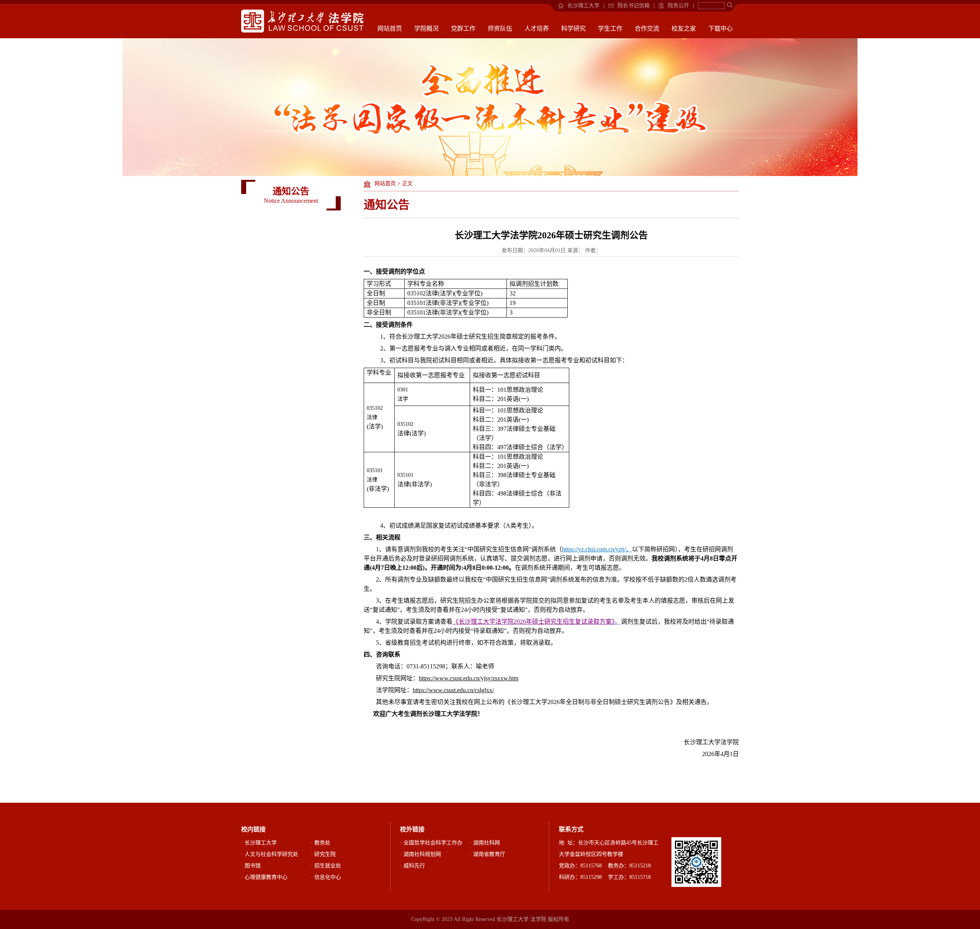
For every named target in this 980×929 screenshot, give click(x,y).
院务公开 (678, 5)
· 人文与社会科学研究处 (269, 854)
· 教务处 (320, 843)
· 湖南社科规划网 (420, 854)
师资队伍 (500, 28)
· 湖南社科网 (485, 843)
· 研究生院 (323, 854)
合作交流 (647, 28)
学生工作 (610, 28)
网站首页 (389, 28)
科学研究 (573, 28)
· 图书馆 (251, 866)
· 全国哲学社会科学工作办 (431, 843)
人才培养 (536, 28)
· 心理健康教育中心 (264, 877)
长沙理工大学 (583, 5)
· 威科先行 (412, 866)
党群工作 (463, 28)
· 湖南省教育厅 (487, 854)
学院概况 (426, 28)
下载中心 (720, 28)
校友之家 (683, 28)
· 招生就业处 (326, 866)
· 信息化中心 (326, 877)
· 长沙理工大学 (259, 843)
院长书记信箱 (633, 5)
